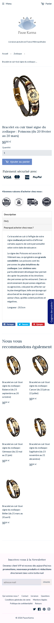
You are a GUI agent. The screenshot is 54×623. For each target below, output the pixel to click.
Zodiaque (18, 53)
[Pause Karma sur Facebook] (39, 609)
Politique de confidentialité (21, 603)
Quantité (6, 147)
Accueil (5, 53)
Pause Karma (28, 618)
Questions (45, 596)
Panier (48, 3)
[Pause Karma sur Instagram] (49, 609)
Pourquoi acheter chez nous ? (19, 227)
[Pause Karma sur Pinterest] (44, 609)
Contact (24, 596)
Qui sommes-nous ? (10, 596)
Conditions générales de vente (17, 600)
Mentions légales (40, 600)
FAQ (6, 221)
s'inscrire (46, 582)
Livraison (34, 596)
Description (10, 214)
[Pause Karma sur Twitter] (34, 609)
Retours (38, 603)
